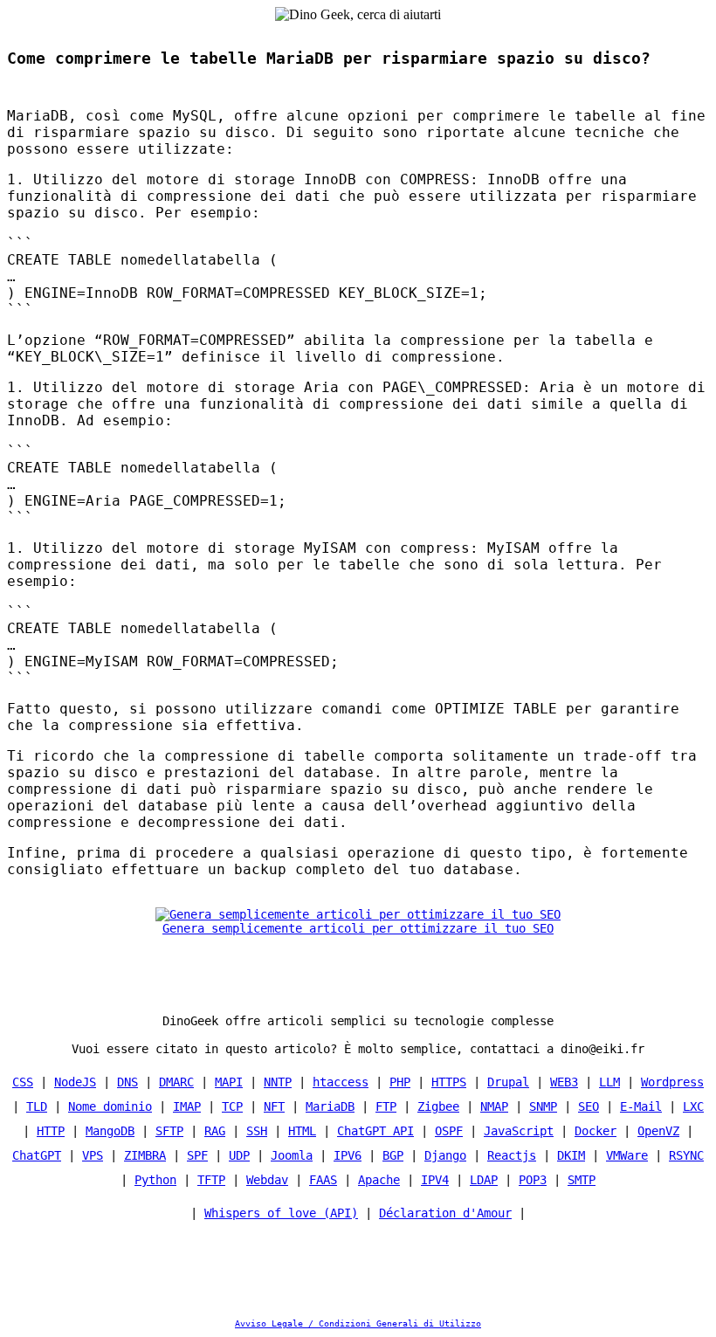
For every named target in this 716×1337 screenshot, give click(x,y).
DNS (127, 1082)
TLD (36, 1106)
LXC (693, 1106)
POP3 (533, 1180)
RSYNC (686, 1155)
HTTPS (448, 1082)
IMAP (187, 1106)
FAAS (323, 1180)
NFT (274, 1106)
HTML (302, 1131)
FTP (385, 1106)
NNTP (278, 1082)
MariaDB (330, 1106)
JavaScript (519, 1131)
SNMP (543, 1106)
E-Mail (641, 1106)
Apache (379, 1180)
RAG (214, 1131)
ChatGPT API (375, 1131)
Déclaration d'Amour (445, 1213)
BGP (392, 1155)
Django (445, 1155)
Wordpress (672, 1082)
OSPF (449, 1131)
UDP (239, 1155)
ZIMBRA (145, 1155)
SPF (197, 1155)
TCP (232, 1106)
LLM (609, 1082)
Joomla (292, 1155)
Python (155, 1180)
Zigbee (438, 1106)
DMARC (176, 1082)
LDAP (484, 1180)
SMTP (582, 1180)
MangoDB (110, 1131)
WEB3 (564, 1082)
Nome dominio (110, 1106)
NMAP (494, 1106)
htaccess (340, 1082)
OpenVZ (658, 1131)
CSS (22, 1082)
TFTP (211, 1180)
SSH (256, 1131)
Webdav (267, 1180)
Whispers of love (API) (281, 1213)
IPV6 (347, 1155)
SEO (588, 1106)
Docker (595, 1131)
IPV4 (435, 1180)
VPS (92, 1155)
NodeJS (75, 1082)
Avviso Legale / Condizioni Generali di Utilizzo (358, 1323)
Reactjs (511, 1155)
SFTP (169, 1131)
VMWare (627, 1155)
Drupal (508, 1082)
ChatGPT (36, 1155)
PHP (399, 1082)
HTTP (51, 1131)
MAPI (229, 1082)
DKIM (571, 1155)
